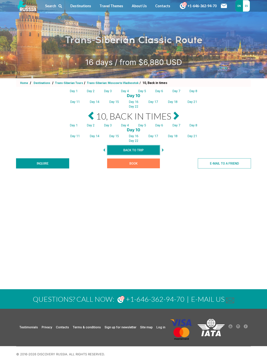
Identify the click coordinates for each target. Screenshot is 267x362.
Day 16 (133, 102)
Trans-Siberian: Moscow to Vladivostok (112, 83)
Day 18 (172, 102)
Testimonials (28, 327)
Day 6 (159, 91)
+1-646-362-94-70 (202, 6)
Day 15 (114, 102)
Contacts (62, 327)
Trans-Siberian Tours (68, 83)
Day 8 (193, 91)
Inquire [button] (42, 163)
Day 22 (133, 106)
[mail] (230, 299)
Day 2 (91, 91)
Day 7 (176, 91)
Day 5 (142, 91)
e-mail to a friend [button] (224, 163)
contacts (162, 6)
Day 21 (192, 102)
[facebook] (246, 327)
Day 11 (75, 102)
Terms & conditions (87, 327)
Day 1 (74, 91)
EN (239, 5)
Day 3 (108, 91)
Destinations (41, 83)
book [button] (133, 163)
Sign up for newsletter (120, 327)
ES (246, 5)
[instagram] (238, 327)
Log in (160, 327)
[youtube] (230, 327)
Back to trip (133, 150)
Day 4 (125, 91)
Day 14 (94, 102)
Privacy (47, 327)
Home (24, 83)
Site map (146, 327)
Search (50, 6)
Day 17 (153, 102)
